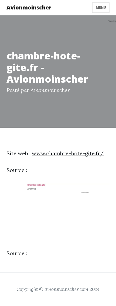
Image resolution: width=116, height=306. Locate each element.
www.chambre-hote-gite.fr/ (68, 153)
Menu (101, 7)
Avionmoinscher (28, 7)
